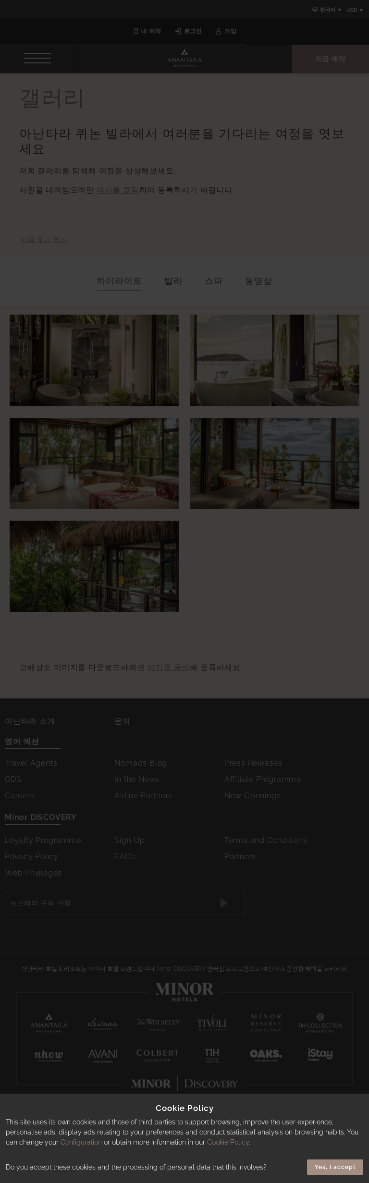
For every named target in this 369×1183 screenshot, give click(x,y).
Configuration (81, 1142)
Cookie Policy (228, 1142)
